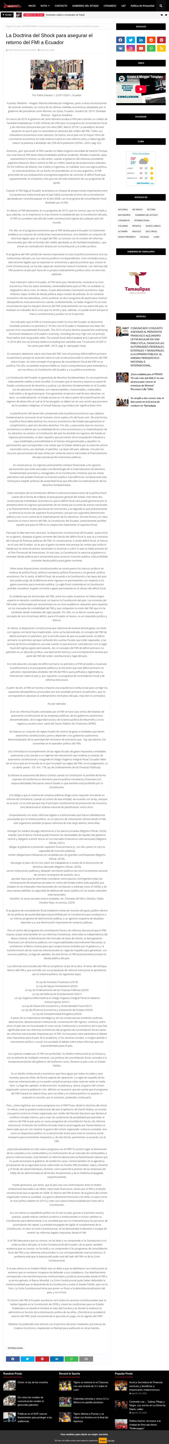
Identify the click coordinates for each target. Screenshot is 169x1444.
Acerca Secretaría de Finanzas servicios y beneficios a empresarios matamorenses (146, 1386)
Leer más (110, 1440)
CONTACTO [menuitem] (61, 5)
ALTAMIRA (123, 231)
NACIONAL (123, 209)
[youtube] (141, 48)
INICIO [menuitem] (32, 5)
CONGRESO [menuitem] (110, 5)
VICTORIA (151, 209)
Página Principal (13, 26)
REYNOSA (136, 226)
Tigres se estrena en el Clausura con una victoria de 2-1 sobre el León (90, 1386)
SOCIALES (144, 236)
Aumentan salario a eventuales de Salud (65, 15)
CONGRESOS (124, 220)
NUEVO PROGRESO (126, 236)
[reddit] (151, 40)
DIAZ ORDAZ (151, 231)
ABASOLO (136, 231)
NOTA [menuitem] (44, 5)
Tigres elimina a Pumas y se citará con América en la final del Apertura (90, 1417)
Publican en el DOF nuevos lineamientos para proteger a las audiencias (35, 1417)
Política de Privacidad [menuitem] (142, 5)
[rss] (161, 48)
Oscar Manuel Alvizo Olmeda (22, 49)
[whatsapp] (151, 48)
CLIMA (156, 236)
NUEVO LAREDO (153, 226)
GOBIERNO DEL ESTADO (146, 215)
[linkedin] (141, 40)
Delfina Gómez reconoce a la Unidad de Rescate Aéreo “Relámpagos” (145, 1424)
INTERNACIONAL (30, 26)
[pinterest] (161, 40)
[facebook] (120, 40)
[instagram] (130, 48)
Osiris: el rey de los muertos (33, 1382)
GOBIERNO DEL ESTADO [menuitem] (85, 5)
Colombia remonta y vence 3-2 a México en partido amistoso (91, 1400)
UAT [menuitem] (123, 5)
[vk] (120, 48)
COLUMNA (123, 226)
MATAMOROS (124, 215)
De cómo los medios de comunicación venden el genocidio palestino (31, 1401)
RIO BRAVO (137, 209)
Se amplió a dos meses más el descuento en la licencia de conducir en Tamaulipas (147, 402)
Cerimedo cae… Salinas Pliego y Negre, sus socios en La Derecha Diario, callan (147, 1405)
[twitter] (130, 40)
